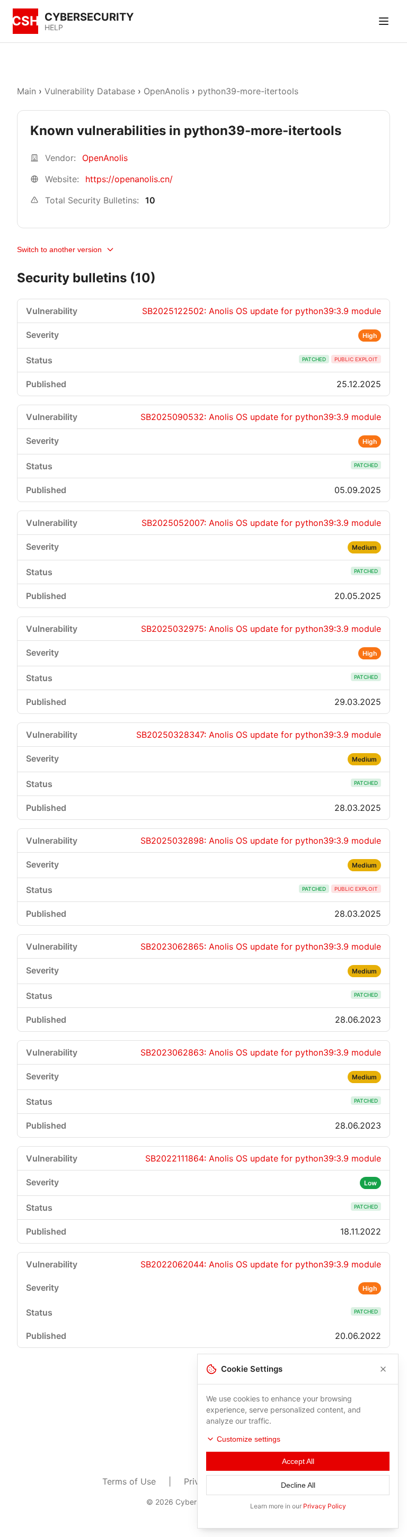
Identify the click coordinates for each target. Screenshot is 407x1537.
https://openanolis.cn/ (129, 179)
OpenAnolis (166, 91)
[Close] (383, 1369)
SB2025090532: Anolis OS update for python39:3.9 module (260, 417)
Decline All (298, 1485)
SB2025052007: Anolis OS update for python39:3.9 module (261, 522)
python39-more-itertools (248, 91)
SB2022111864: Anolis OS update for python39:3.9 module (263, 1158)
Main (26, 91)
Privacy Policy (324, 1506)
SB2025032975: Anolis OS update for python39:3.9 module (261, 628)
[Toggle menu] (383, 21)
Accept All (298, 1461)
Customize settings (248, 1439)
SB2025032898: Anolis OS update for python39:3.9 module (260, 840)
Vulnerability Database (90, 91)
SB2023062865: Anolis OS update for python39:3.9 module (260, 946)
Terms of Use (129, 1481)
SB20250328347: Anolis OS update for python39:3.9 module (258, 734)
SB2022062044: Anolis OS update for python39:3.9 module (260, 1264)
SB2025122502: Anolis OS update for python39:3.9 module (261, 311)
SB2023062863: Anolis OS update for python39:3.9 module (260, 1052)
